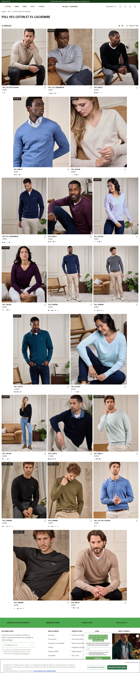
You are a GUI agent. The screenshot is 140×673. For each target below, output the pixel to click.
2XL (33, 83)
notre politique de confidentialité (44, 671)
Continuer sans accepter (131, 662)
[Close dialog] (137, 636)
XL (24, 83)
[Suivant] (45, 57)
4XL (61, 83)
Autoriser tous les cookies (117, 667)
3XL (42, 83)
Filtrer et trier (133, 26)
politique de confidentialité (21, 653)
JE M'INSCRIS (98, 658)
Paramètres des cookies (96, 667)
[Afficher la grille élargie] (119, 25)
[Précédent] (3, 57)
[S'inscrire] (31, 645)
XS (76, 161)
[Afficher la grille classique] (122, 25)
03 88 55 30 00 (6, 1)
